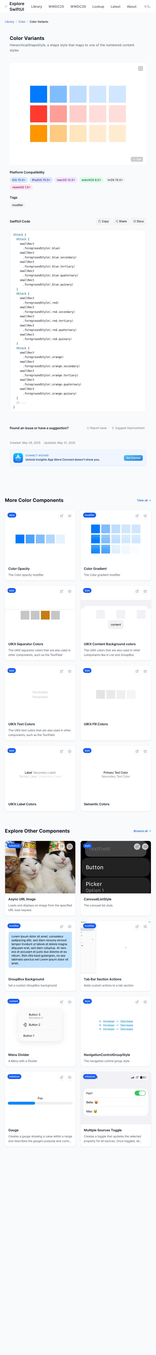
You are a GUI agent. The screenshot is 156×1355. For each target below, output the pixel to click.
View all (142, 500)
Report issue (98, 428)
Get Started (133, 457)
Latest (115, 6)
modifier (17, 205)
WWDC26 (78, 6)
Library (36, 6)
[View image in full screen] (140, 68)
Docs (140, 221)
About (131, 6)
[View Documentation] (69, 516)
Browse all (140, 831)
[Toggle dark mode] (147, 6)
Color (21, 21)
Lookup (98, 6)
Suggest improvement (130, 428)
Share (123, 221)
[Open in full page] (61, 516)
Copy (105, 221)
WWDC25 (56, 6)
